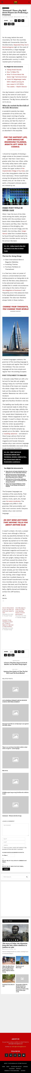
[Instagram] (15, 1055)
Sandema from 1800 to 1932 (8, 985)
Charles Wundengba (8, 16)
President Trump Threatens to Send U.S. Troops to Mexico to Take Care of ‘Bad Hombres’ (7, 623)
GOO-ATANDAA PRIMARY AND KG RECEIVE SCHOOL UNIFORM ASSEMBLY (14, 701)
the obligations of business (11, 290)
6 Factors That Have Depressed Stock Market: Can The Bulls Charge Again (15, 663)
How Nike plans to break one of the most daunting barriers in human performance (20, 611)
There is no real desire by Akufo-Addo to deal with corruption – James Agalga (14, 747)
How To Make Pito (13, 72)
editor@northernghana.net (19, 1046)
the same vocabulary (13, 501)
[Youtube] (23, 1055)
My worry (5, 770)
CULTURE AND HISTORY (16, 1066)
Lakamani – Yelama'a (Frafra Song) (11, 816)
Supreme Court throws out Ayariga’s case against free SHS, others (15, 724)
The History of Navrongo (20, 966)
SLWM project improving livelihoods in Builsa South (15, 793)
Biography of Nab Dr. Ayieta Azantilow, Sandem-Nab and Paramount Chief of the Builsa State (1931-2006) (22, 988)
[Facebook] (6, 1055)
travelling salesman (10, 433)
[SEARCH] (27, 876)
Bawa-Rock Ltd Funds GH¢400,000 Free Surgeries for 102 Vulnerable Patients (17, 472)
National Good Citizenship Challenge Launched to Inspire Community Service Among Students (17, 481)
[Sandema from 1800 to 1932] (8, 978)
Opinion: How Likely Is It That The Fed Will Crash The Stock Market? (15, 672)
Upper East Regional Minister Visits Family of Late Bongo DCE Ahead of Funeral (15, 485)
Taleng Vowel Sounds (14, 69)
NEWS (8, 1066)
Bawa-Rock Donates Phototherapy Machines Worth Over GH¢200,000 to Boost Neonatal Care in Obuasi (16, 476)
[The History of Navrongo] (22, 960)
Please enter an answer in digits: (13, 852)
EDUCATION (11, 1068)
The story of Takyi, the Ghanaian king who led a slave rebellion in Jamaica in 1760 (14, 945)
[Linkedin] (19, 1055)
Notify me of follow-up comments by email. (14, 861)
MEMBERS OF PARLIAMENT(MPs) (11, 1070)
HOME (3, 1066)
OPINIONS (25, 1066)
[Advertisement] (16, 32)
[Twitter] (11, 1055)
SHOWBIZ (23, 1070)
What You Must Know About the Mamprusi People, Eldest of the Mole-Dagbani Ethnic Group (8, 969)
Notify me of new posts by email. (13, 866)
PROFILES (18, 1068)
